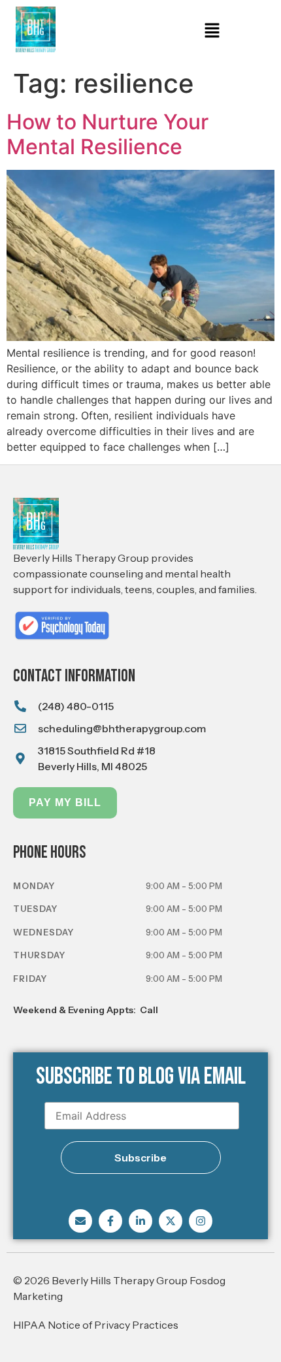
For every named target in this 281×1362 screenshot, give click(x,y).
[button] (212, 31)
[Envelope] (80, 1221)
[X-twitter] (170, 1221)
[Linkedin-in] (140, 1221)
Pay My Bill (65, 802)
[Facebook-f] (110, 1221)
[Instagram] (200, 1221)
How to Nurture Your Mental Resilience (107, 134)
